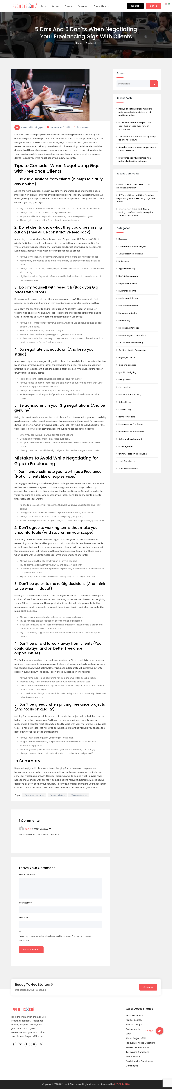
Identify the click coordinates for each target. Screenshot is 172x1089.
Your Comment (27, 874)
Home (43, 6)
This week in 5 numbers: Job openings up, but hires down (137, 138)
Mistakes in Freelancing (130, 394)
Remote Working (127, 416)
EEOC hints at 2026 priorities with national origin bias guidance (135, 159)
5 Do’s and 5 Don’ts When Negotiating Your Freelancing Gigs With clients (136, 198)
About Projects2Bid (136, 1038)
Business (123, 238)
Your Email (25, 917)
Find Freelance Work (128, 305)
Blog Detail (91, 43)
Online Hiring (125, 401)
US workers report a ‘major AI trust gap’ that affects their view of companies (135, 126)
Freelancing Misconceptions (132, 335)
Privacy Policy (133, 1056)
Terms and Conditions (137, 1052)
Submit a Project (134, 1024)
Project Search (134, 1020)
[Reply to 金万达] (50, 828)
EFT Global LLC (122, 1084)
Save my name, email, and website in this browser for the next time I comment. (55, 938)
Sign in (153, 6)
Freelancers (83, 6)
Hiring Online (125, 379)
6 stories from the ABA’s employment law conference (137, 149)
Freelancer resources (34, 795)
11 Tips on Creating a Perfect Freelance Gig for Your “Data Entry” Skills (135, 212)
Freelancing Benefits (129, 327)
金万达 (28, 828)
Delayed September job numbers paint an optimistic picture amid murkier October (135, 112)
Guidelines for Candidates (139, 1061)
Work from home (127, 461)
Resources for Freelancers (131, 431)
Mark (121, 184)
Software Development (130, 439)
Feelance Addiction (128, 298)
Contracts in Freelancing (131, 253)
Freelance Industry (128, 313)
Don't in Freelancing (128, 276)
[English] (166, 3)
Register (135, 6)
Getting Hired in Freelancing (132, 350)
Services (55, 6)
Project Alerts (100, 6)
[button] (159, 1031)
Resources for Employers (131, 424)
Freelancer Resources (137, 1047)
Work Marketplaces (128, 468)
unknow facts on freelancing (133, 453)
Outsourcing (125, 409)
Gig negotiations (57, 795)
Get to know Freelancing (131, 342)
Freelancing (124, 320)
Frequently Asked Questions (140, 1042)
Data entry (124, 261)
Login (128, 1033)
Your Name (25, 902)
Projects (68, 6)
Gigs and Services (79, 795)
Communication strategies (132, 246)
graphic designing (127, 372)
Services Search (134, 1015)
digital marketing (127, 268)
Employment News (128, 283)
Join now (148, 987)
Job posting (124, 387)
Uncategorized (126, 446)
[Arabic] (169, 3)
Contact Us (132, 1065)
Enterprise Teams (127, 290)
